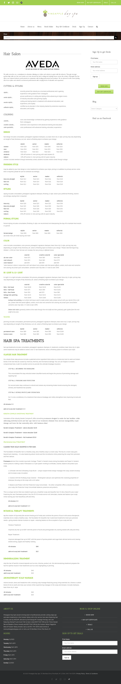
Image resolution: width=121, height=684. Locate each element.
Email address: (95, 67)
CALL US (90, 629)
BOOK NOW (90, 615)
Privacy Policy (80, 673)
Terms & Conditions (92, 673)
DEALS (90, 625)
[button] (97, 27)
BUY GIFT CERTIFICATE (90, 620)
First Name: (94, 58)
